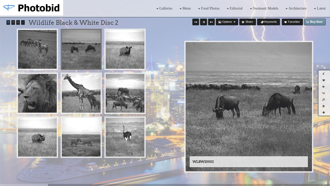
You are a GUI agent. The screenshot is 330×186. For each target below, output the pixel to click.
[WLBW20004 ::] (37, 93)
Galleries (165, 8)
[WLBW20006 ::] (125, 93)
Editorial (236, 8)
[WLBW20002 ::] (81, 49)
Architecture (297, 8)
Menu (187, 8)
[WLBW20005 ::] (81, 93)
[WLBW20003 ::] (125, 49)
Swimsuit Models (265, 8)
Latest (321, 8)
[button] (195, 22)
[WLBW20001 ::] (37, 49)
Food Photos (210, 8)
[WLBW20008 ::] (81, 137)
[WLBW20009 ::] (125, 137)
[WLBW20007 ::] (37, 137)
